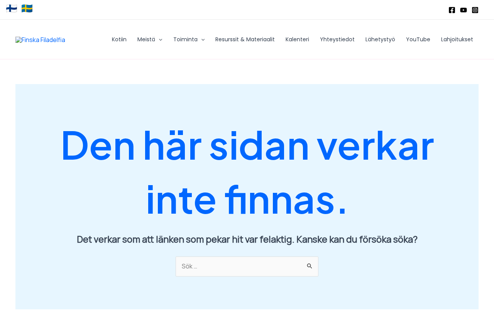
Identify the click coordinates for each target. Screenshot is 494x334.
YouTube (418, 39)
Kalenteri (297, 39)
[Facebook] (451, 10)
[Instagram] (475, 10)
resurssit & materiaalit (245, 39)
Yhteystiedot (337, 39)
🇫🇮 (11, 8)
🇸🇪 (27, 8)
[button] (158, 39)
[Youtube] (463, 10)
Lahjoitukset (457, 39)
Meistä (146, 39)
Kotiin (119, 39)
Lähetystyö (380, 39)
